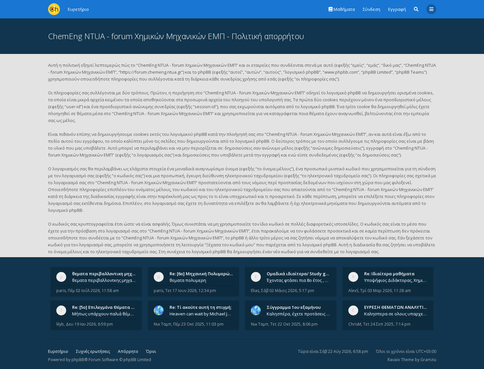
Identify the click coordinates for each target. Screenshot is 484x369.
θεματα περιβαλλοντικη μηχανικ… (108, 274)
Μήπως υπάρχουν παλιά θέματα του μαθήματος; (104, 314)
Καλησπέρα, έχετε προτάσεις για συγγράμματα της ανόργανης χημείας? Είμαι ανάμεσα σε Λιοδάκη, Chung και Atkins (299, 314)
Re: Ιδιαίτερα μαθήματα (389, 274)
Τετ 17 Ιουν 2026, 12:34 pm (190, 290)
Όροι (151, 351)
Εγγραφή (397, 9)
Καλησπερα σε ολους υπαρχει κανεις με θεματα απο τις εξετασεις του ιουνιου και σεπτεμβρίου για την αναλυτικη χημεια (396, 314)
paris (61, 290)
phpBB (77, 359)
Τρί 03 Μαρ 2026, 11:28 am (385, 290)
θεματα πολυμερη (188, 280)
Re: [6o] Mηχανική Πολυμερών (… (204, 274)
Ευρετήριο (58, 351)
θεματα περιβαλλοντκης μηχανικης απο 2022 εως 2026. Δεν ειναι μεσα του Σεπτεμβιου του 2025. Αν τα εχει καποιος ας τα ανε (104, 280)
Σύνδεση (371, 9)
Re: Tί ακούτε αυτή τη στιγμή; (200, 307)
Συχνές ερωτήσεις (93, 351)
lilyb (60, 324)
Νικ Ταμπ (162, 324)
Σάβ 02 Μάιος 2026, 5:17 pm (287, 290)
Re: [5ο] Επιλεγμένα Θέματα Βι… (105, 307)
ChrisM (354, 324)
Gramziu (428, 359)
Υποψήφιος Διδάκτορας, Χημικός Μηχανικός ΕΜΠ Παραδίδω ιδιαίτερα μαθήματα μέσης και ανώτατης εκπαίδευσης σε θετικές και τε (396, 280)
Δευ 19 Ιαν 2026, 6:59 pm (89, 324)
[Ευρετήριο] (54, 9)
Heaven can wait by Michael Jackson (201, 314)
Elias (255, 290)
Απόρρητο (128, 351)
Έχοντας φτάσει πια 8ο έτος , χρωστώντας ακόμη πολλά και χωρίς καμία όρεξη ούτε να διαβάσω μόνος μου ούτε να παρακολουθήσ (299, 280)
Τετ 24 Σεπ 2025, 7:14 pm (387, 324)
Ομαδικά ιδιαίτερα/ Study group (301, 274)
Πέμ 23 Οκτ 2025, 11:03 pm (198, 324)
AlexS (353, 290)
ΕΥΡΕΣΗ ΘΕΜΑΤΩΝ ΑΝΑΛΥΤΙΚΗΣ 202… (404, 307)
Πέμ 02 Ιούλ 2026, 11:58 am (93, 290)
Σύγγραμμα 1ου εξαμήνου (294, 307)
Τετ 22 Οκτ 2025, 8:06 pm (294, 324)
